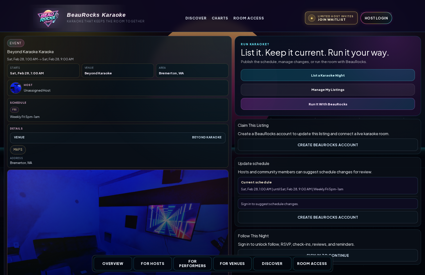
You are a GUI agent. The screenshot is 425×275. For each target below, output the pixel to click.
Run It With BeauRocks (328, 104)
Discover (196, 18)
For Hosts (152, 263)
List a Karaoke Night (328, 75)
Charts (220, 18)
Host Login (376, 18)
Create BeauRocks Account (328, 145)
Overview (112, 263)
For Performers (192, 263)
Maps (18, 149)
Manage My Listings (327, 89)
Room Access (248, 18)
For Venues (232, 263)
